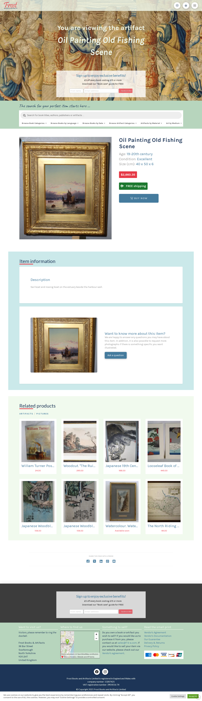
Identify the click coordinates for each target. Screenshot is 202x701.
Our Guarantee (152, 639)
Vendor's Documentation (157, 635)
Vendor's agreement (113, 653)
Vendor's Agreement (155, 632)
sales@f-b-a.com (127, 642)
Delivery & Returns (154, 642)
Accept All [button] (193, 696)
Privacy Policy (151, 646)
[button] (177, 5)
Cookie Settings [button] (177, 696)
